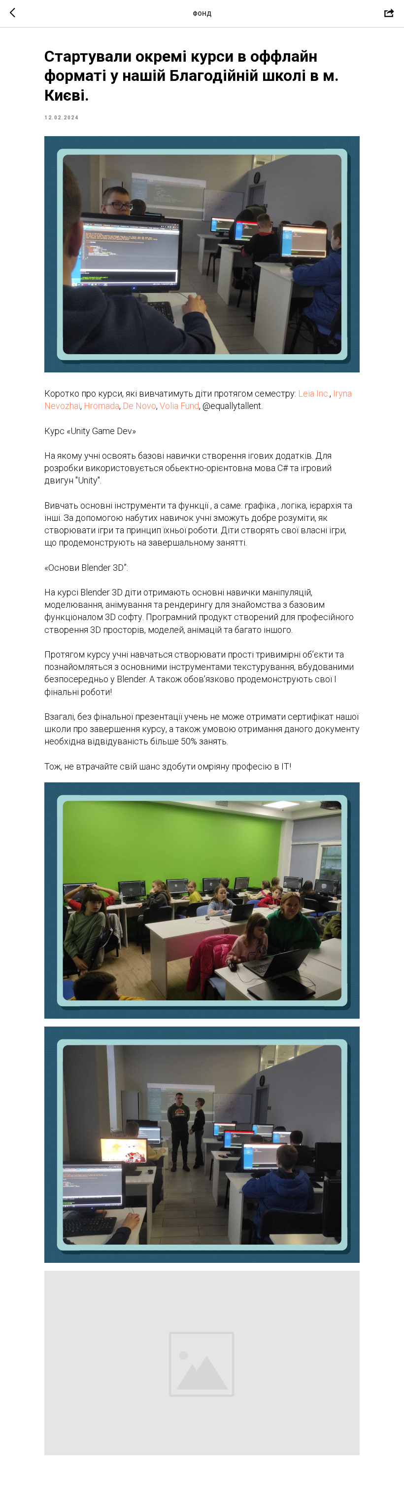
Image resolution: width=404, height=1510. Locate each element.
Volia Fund (179, 406)
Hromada (101, 406)
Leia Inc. (314, 393)
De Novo (139, 406)
